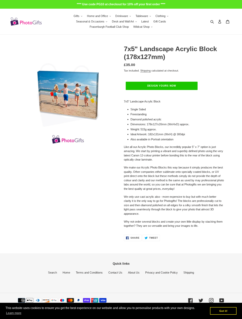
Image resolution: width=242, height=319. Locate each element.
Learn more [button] (13, 313)
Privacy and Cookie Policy (161, 272)
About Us (134, 272)
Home (66, 272)
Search (52, 272)
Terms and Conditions (89, 272)
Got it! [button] (223, 310)
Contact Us (115, 272)
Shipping (145, 70)
